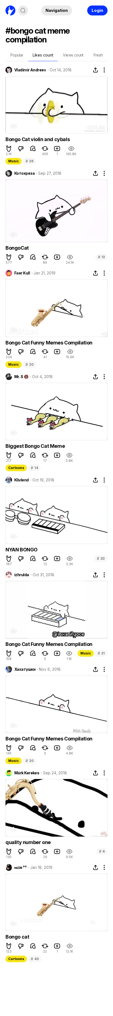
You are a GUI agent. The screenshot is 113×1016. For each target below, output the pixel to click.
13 (101, 257)
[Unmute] (13, 126)
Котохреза (24, 173)
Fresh (98, 55)
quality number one (28, 842)
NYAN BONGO (21, 550)
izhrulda (21, 575)
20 (29, 364)
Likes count (43, 55)
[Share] (95, 70)
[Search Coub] (23, 10)
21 (101, 653)
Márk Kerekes (26, 773)
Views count (73, 55)
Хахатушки (24, 669)
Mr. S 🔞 (21, 377)
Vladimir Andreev (30, 70)
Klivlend (21, 480)
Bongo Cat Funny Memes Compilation (48, 343)
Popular (16, 55)
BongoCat (17, 248)
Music (13, 161)
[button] (8, 148)
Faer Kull (22, 273)
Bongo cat (17, 937)
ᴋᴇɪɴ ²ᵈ (20, 867)
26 (29, 161)
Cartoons (16, 468)
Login (97, 10)
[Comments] (33, 148)
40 (35, 958)
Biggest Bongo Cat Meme (35, 446)
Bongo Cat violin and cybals (37, 139)
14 (34, 467)
